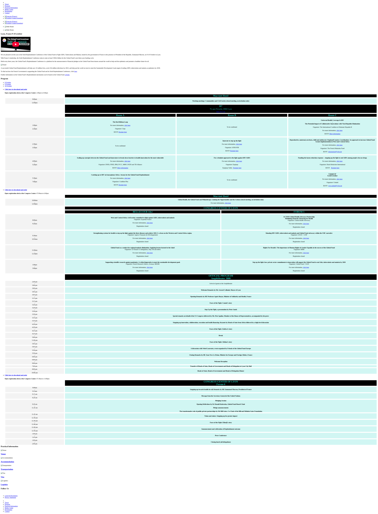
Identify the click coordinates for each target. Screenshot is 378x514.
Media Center (9, 9)
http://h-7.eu (220, 112)
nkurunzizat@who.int (335, 152)
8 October (8, 82)
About (7, 4)
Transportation (7, 469)
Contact (7, 13)
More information (334, 134)
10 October (8, 86)
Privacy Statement (10, 497)
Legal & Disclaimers (11, 496)
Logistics (4, 484)
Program (7, 6)
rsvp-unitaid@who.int (335, 186)
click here (127, 125)
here (75, 71)
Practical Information (11, 8)
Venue (3, 454)
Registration (8, 11)
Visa (2, 477)
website (67, 75)
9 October (8, 84)
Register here (123, 132)
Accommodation (7, 462)
